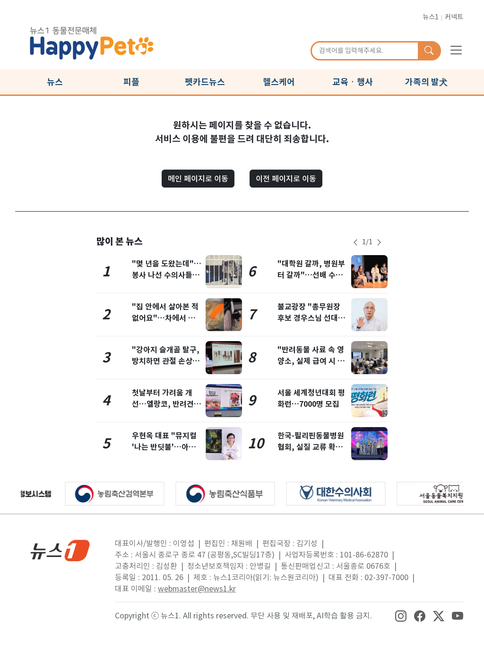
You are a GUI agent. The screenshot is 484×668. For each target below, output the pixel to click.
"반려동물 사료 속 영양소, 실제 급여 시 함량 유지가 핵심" (311, 361)
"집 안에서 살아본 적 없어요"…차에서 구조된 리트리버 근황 (165, 318)
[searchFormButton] (429, 51)
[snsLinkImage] (400, 615)
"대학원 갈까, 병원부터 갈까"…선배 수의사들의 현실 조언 (311, 275)
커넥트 (454, 17)
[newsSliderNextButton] (379, 242)
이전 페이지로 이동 (286, 178)
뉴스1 (431, 17)
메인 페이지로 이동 (198, 178)
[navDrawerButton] (456, 49)
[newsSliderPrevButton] (355, 242)
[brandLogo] (92, 41)
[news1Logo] (60, 550)
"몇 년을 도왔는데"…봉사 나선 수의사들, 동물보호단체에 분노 (166, 275)
